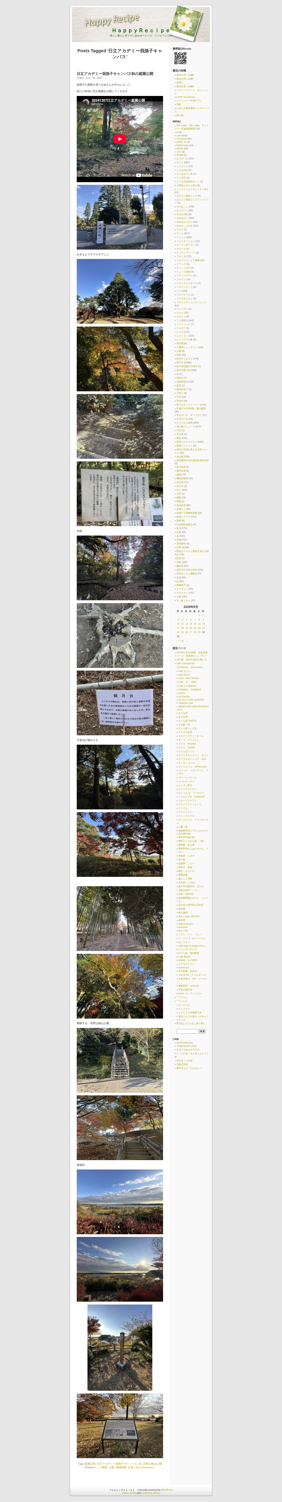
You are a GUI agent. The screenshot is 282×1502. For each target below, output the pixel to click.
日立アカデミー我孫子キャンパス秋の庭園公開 (115, 74)
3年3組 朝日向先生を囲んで (191, 659)
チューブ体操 (183, 271)
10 (178, 623)
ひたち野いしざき (187, 728)
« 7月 (181, 641)
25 (182, 632)
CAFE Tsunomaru (185, 97)
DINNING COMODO (189, 689)
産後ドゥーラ (183, 516)
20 (191, 628)
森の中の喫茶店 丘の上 (191, 886)
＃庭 (178, 596)
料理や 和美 (185, 867)
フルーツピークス (187, 800)
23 (203, 628)
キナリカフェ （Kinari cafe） (193, 766)
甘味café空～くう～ (188, 890)
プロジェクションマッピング (191, 302)
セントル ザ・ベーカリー (191, 793)
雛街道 (179, 566)
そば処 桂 (184, 724)
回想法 (179, 378)
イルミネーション (185, 241)
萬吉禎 (181, 908)
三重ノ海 (183, 827)
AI (177, 132)
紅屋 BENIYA (186, 894)
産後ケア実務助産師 (186, 513)
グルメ (179, 256)
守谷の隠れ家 (185, 989)
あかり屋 (183, 930)
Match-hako (182, 145)
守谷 (178, 397)
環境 (178, 501)
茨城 (178, 539)
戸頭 (178, 430)
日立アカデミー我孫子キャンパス (117, 1463)
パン (178, 291)
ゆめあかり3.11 (184, 222)
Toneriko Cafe (185, 703)
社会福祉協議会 (184, 524)
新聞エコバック (184, 445)
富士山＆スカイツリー (188, 404)
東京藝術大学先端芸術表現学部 (192, 460)
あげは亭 (183, 713)
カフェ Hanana (187, 743)
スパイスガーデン (187, 789)
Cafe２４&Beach (187, 686)
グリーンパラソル (187, 777)
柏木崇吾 (181, 467)
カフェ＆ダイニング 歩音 (192, 759)
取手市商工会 (183, 370)
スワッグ (181, 264)
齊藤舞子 (181, 585)
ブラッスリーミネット (189, 804)
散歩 (178, 438)
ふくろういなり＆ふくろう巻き (192, 189)
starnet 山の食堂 (187, 960)
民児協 (179, 482)
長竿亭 (181, 920)
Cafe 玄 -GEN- (187, 682)
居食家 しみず (186, 855)
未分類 (179, 456)
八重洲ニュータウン (186, 347)
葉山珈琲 (183, 912)
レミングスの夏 (184, 339)
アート (179, 233)
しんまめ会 (182, 170)
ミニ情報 (101, 1467)
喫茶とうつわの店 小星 (191, 841)
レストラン (182, 335)
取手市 (179, 362)
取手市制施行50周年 (187, 366)
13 (191, 623)
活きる (179, 486)
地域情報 (121, 1467)
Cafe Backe (184, 956)
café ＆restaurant (185, 663)
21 (195, 628)
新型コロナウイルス (186, 442)
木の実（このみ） (187, 882)
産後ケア (181, 509)
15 (199, 623)
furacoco (182, 927)
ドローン (181, 279)
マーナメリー (185, 812)
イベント (181, 237)
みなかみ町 (182, 214)
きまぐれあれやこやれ (188, 1049)
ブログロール (183, 294)
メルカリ (181, 328)
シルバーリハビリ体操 (188, 260)
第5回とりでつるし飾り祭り (192, 1023)
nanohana (183, 967)
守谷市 (179, 401)
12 (186, 623)
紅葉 (130, 1467)
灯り (178, 490)
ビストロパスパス (187, 949)
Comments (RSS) (150, 1493)
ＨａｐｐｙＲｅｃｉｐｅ (143, 30)
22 (199, 628)
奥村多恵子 (182, 389)
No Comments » (145, 1467)
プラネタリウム (184, 298)
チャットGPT (183, 268)
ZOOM (179, 155)
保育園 (179, 343)
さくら (179, 162)
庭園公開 (90, 1463)
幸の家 (181, 859)
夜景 (178, 385)
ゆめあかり (182, 218)
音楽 (178, 577)
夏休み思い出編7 (185, 78)
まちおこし (182, 206)
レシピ (179, 332)
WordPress (167, 1490)
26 (186, 632)
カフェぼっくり (186, 751)
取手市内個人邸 (186, 837)
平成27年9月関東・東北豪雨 (191, 408)
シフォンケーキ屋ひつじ (189, 100)
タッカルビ (184, 1005)
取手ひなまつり (184, 358)
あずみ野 (183, 717)
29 (199, 632)
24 (178, 632)
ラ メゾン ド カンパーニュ (193, 938)
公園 (111, 1467)
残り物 (179, 115)
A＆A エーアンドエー (190, 993)
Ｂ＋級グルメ (183, 600)
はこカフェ (184, 942)
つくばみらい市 (184, 174)
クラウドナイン (186, 964)
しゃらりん (182, 166)
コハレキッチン (186, 781)
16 (203, 623)
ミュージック (183, 324)
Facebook (181, 139)
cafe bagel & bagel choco (191, 945)
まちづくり (182, 210)
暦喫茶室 (183, 875)
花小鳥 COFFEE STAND (190, 905)
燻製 (178, 497)
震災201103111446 (186, 569)
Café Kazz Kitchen (188, 678)
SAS (178, 152)
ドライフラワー (184, 275)
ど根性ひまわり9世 (186, 185)
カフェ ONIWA (186, 747)
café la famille (185, 924)
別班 (178, 104)
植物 (178, 474)
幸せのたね (182, 419)
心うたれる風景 (184, 422)
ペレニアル (182, 309)
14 (195, 623)
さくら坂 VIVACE (187, 720)
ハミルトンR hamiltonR (191, 796)
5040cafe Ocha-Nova (190, 667)
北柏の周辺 (182, 1064)
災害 (178, 493)
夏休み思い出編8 (185, 75)
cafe (178, 135)
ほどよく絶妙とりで (186, 195)
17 (178, 628)
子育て (179, 393)
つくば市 (181, 177)
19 (186, 628)
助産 (178, 355)
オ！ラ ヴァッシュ (188, 740)
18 (182, 628)
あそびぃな (182, 158)
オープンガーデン (185, 245)
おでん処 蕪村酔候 (188, 953)
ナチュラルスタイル (186, 283)
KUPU (181, 693)
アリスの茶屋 (185, 732)
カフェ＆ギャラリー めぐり (193, 755)
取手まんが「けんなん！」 (190, 1068)
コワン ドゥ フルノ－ (191, 934)
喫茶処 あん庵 (186, 845)
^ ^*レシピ (181, 1001)
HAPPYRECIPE (184, 1043)
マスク (179, 312)
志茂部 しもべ (186, 863)
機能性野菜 (182, 478)
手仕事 (179, 434)
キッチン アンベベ (185, 252)
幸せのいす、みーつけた (189, 415)
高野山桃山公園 (152, 1463)
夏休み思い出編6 (185, 86)
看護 (178, 520)
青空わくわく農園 (185, 573)
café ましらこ (185, 671)
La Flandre (184, 696)
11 (182, 623)
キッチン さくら (186, 763)
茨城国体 (181, 543)
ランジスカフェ (186, 816)
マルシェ (181, 316)
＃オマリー (182, 589)
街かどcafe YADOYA (189, 916)
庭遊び (179, 82)
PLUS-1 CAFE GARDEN (191, 700)
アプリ (179, 229)
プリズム (183, 808)
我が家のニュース (185, 426)
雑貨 (178, 562)
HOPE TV (181, 142)
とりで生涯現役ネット (188, 181)
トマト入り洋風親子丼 (189, 1012)
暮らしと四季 (185, 878)
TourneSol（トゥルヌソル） (193, 975)
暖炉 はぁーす (186, 871)
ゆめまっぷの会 (184, 225)
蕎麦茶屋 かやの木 (189, 985)
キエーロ (181, 248)
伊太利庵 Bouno (187, 971)
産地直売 (181, 505)
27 (191, 632)
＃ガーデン (182, 592)
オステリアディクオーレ (191, 736)
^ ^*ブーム (181, 997)
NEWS (179, 148)
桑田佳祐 (181, 470)
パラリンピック (184, 287)
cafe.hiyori (183, 674)
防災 (178, 558)
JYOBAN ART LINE (186, 1046)
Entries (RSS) (129, 1493)
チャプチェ (184, 1008)
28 (195, 632)
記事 (178, 547)
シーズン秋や (185, 785)
